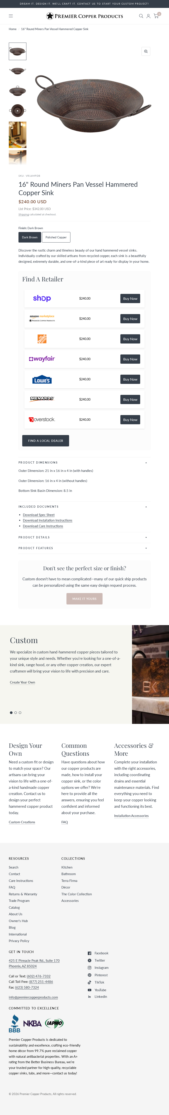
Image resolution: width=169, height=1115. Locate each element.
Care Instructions (21, 881)
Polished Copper (56, 237)
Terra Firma (69, 881)
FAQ (12, 887)
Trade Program (19, 901)
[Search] (141, 16)
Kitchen (66, 867)
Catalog (14, 907)
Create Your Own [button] (22, 682)
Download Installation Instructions (47, 520)
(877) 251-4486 (41, 982)
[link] (130, 298)
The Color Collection (76, 894)
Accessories (70, 901)
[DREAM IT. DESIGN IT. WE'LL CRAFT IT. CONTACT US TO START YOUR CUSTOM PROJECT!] (84, 4)
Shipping (23, 214)
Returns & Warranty (23, 894)
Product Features (35, 548)
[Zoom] (145, 51)
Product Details (34, 537)
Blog (12, 927)
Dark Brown (30, 237)
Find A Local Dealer (45, 440)
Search (13, 867)
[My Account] (148, 16)
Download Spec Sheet (39, 515)
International (18, 934)
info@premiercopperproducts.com (33, 997)
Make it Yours (84, 599)
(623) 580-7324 (27, 987)
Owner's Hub (18, 921)
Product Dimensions (38, 462)
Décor (65, 887)
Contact (14, 874)
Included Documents (38, 506)
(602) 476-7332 (39, 976)
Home (13, 29)
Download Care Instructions (43, 526)
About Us (15, 914)
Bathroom (68, 874)
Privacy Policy (19, 941)
